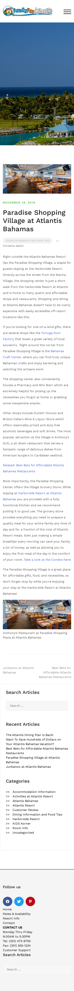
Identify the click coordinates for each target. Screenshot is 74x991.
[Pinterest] (30, 901)
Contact (9, 923)
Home (7, 909)
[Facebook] (7, 901)
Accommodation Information (34, 792)
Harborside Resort (26, 819)
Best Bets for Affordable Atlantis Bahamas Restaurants (55, 672)
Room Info (20, 828)
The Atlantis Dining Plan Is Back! (29, 735)
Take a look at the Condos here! (47, 559)
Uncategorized (23, 832)
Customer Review (25, 810)
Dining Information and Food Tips (27, 240)
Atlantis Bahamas (25, 801)
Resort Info (11, 918)
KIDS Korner (22, 823)
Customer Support (17, 950)
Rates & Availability (17, 914)
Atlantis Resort (24, 805)
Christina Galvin (13, 245)
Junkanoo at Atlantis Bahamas (28, 766)
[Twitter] (19, 901)
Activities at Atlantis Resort (33, 796)
